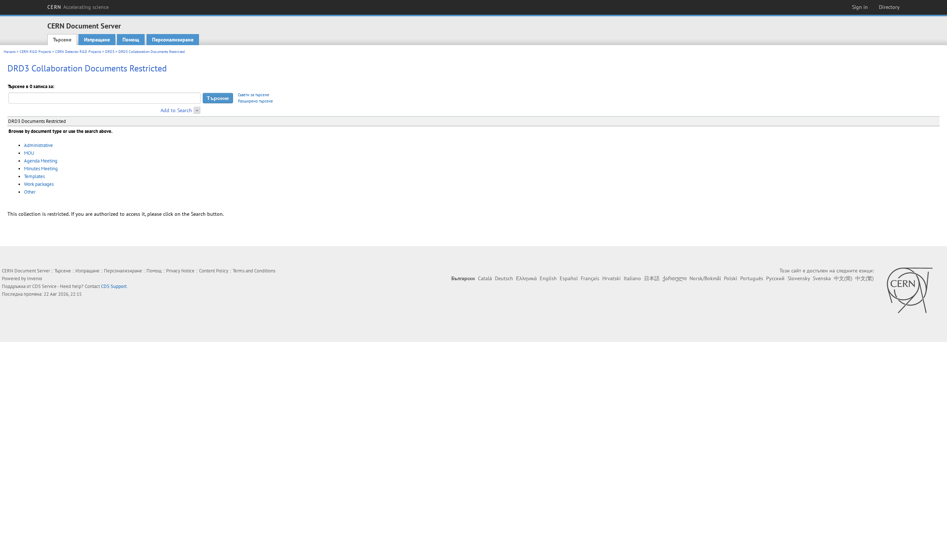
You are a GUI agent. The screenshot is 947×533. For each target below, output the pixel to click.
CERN (78, 7)
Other (30, 192)
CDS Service (44, 286)
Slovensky (799, 278)
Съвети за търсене (253, 94)
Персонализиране (172, 39)
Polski (730, 278)
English (548, 278)
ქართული (675, 278)
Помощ (130, 39)
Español (569, 278)
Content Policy (213, 271)
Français (590, 278)
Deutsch (504, 278)
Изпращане (97, 39)
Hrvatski (611, 278)
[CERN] (909, 290)
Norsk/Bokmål (705, 278)
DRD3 (109, 51)
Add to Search (176, 110)
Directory (889, 7)
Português (751, 278)
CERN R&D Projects (35, 51)
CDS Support (114, 286)
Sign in (860, 7)
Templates (34, 176)
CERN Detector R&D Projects (78, 51)
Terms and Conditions (254, 271)
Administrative (38, 145)
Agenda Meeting (40, 161)
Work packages (39, 184)
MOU (29, 153)
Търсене (62, 39)
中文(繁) (864, 278)
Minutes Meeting (41, 168)
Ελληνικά (526, 278)
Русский (775, 278)
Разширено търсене (255, 101)
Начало (10, 51)
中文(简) (843, 278)
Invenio (34, 278)
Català (485, 278)
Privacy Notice (180, 271)
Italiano (632, 278)
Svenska (822, 278)
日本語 (652, 278)
